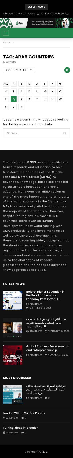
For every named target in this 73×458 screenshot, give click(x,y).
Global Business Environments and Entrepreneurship (47, 348)
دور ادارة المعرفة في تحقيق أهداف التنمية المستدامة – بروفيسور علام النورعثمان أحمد (46, 389)
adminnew (36, 303)
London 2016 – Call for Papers (24, 413)
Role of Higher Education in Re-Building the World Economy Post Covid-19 (45, 295)
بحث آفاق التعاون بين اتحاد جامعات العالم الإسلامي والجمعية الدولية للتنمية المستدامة (36, 13)
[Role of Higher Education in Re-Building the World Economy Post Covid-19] (12, 300)
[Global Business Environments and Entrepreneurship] (12, 355)
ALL (6, 84)
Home (6, 42)
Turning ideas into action (20, 428)
